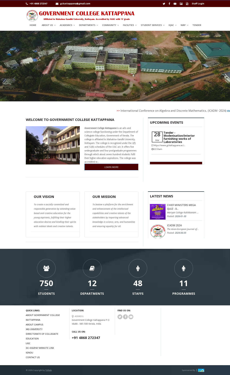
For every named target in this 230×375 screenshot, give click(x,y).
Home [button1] (33, 25)
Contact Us (33, 357)
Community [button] (109, 25)
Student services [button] (151, 25)
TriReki (48, 370)
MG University (34, 329)
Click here (219, 110)
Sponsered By (188, 370)
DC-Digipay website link (40, 347)
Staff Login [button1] (198, 3)
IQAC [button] (171, 25)
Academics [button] (66, 25)
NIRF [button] (183, 25)
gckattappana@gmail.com (75, 3)
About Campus (34, 324)
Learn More (111, 167)
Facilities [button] (128, 25)
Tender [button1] (196, 25)
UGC (28, 343)
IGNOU (29, 352)
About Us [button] (47, 25)
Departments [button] (87, 25)
